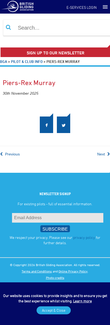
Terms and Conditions (37, 272)
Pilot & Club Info (27, 61)
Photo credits (55, 278)
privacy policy (84, 238)
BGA (3, 61)
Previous (12, 155)
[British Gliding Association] (17, 6)
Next (101, 155)
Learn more (82, 301)
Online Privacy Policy (73, 272)
